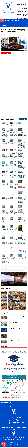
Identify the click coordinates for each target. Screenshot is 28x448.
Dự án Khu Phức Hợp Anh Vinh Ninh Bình (24, 250)
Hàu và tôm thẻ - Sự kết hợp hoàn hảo (16, 322)
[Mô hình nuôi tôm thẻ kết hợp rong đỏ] (4, 318)
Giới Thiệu (7, 20)
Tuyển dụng (3, 25)
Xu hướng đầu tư (15, 23)
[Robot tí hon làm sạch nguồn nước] (4, 331)
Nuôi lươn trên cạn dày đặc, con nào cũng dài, (16, 341)
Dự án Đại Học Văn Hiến (24, 163)
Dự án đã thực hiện (16, 20)
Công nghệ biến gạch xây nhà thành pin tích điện (16, 335)
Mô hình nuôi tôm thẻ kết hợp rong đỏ (16, 316)
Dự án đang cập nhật (15, 207)
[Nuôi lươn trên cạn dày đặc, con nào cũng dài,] (4, 342)
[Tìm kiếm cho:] (14, 268)
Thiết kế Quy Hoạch (5, 23)
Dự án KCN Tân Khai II (23, 141)
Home (2, 20)
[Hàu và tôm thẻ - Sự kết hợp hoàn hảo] (4, 324)
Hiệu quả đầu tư (6, 313)
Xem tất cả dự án (23, 119)
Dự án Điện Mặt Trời (7, 238)
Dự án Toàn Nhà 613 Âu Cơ (7, 156)
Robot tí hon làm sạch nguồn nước (15, 328)
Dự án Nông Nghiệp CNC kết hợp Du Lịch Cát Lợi (5, 220)
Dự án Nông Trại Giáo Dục (24, 198)
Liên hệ (9, 25)
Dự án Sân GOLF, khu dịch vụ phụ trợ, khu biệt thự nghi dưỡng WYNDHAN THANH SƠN (22, 175)
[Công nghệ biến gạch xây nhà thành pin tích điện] (4, 336)
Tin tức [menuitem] (22, 23)
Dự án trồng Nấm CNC (7, 135)
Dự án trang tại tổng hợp (7, 212)
